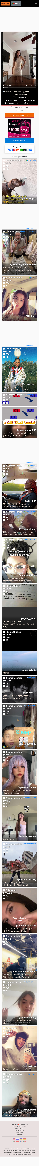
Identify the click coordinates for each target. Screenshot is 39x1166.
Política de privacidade (19, 1126)
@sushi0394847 (27, 744)
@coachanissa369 (26, 430)
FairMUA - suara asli (20, 107)
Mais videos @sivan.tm (19, 115)
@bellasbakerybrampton (23, 971)
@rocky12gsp (29, 198)
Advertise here (29, 228)
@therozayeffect (27, 575)
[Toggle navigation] (35, 3)
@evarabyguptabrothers (23, 264)
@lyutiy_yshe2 (28, 618)
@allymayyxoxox (27, 836)
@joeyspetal (29, 692)
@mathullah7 (29, 670)
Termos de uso (19, 1128)
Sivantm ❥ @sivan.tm (22, 92)
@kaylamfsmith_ (27, 1017)
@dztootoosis (29, 384)
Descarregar (20, 140)
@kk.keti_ (31, 316)
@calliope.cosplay (26, 879)
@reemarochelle (27, 787)
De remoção (19, 1132)
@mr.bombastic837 (26, 925)
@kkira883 (30, 501)
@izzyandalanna (27, 529)
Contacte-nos (20, 1130)
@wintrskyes (29, 1066)
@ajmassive (30, 1109)
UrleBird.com (24, 1124)
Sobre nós (19, 1134)
